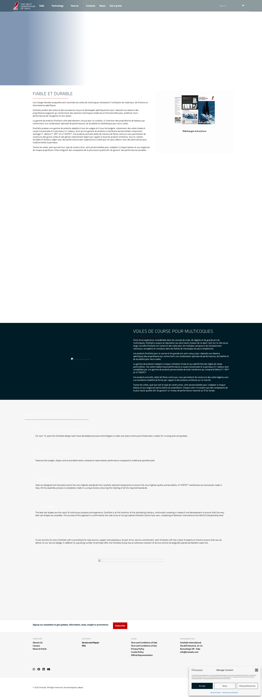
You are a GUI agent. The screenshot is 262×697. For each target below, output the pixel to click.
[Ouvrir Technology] (65, 6)
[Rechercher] (236, 6)
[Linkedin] (43, 669)
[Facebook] (38, 669)
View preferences (247, 686)
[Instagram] (33, 669)
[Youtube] (48, 669)
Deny (224, 686)
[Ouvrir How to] (80, 6)
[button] (256, 670)
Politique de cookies (215, 692)
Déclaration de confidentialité (230, 692)
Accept (202, 686)
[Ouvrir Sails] (46, 6)
